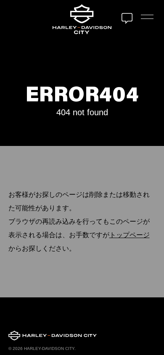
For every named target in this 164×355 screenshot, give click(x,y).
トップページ (129, 234)
